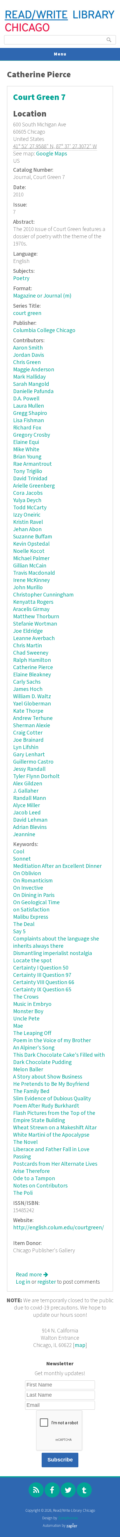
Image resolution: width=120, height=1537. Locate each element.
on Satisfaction (31, 909)
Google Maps (51, 153)
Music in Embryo (32, 1004)
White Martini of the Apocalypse (51, 1135)
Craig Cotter (28, 733)
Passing (22, 1156)
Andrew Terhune (33, 718)
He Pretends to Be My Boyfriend (51, 1084)
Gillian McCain (29, 565)
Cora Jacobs (28, 493)
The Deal (23, 924)
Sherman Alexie (31, 725)
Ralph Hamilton (32, 660)
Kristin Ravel (28, 522)
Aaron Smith (28, 348)
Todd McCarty (30, 507)
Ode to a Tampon (34, 1178)
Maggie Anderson (33, 369)
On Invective (28, 888)
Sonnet (22, 859)
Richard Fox (27, 427)
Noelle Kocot (29, 551)
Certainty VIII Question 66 (43, 982)
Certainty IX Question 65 (42, 989)
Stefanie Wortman (35, 624)
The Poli (23, 1193)
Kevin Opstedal (31, 544)
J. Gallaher (25, 791)
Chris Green (27, 362)
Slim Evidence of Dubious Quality (52, 1098)
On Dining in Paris (33, 895)
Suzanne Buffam (32, 536)
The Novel (25, 1142)
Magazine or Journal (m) (42, 296)
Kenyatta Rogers (33, 602)
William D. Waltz (32, 696)
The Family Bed (31, 1091)
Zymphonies (68, 1518)
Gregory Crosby (31, 435)
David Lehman (30, 820)
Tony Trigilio (27, 471)
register (46, 1282)
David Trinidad (30, 478)
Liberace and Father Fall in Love (51, 1149)
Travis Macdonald (34, 573)
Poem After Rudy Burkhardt (46, 1106)
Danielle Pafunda (33, 391)
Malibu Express (30, 917)
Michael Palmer (31, 558)
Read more (32, 1274)
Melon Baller (28, 1069)
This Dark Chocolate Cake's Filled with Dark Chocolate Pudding (59, 1058)
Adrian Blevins (30, 827)
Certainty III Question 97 (42, 975)
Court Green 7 (39, 97)
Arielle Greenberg (34, 486)
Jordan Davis (28, 355)
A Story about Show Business (47, 1077)
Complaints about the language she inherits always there (56, 942)
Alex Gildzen (27, 783)
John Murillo (28, 587)
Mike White (26, 449)
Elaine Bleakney (32, 674)
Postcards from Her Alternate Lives (55, 1164)
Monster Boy (28, 1011)
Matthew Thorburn (36, 616)
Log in (23, 1282)
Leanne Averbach (34, 638)
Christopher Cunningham (43, 595)
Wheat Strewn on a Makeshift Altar (55, 1127)
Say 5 (19, 931)
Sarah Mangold (31, 384)
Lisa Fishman (28, 420)
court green (27, 313)
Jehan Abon (27, 529)
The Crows (25, 997)
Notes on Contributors (40, 1186)
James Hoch (28, 689)
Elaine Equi (26, 442)
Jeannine (24, 834)
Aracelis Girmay (31, 609)
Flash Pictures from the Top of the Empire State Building (54, 1117)
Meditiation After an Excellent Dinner (57, 866)
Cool (18, 851)
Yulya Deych (27, 500)
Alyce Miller (26, 805)
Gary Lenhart (29, 754)
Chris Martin (27, 645)
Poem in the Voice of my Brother (52, 1040)
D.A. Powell (26, 398)
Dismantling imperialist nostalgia (52, 953)
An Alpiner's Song (33, 1047)
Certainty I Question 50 (40, 968)
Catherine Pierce (33, 667)
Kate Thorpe (28, 711)
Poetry (21, 278)
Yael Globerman (32, 703)
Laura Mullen (28, 406)
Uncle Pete (26, 1018)
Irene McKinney (31, 580)
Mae (18, 1026)
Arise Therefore (31, 1171)
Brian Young (27, 457)
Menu (60, 54)
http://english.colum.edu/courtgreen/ (58, 1227)
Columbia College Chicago (44, 330)
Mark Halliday (29, 377)
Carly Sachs (26, 682)
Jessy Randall (29, 769)
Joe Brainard (28, 740)
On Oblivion (27, 873)
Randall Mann (29, 798)
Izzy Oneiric (26, 515)
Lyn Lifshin (25, 747)
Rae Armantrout (32, 464)
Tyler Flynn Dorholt (36, 776)
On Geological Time (36, 902)
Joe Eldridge (28, 631)
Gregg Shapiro (30, 413)
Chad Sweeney (30, 653)
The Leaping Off (32, 1033)
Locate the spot (32, 960)
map (80, 1345)
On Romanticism (33, 880)
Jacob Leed (27, 812)
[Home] (60, 31)
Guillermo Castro (33, 762)
